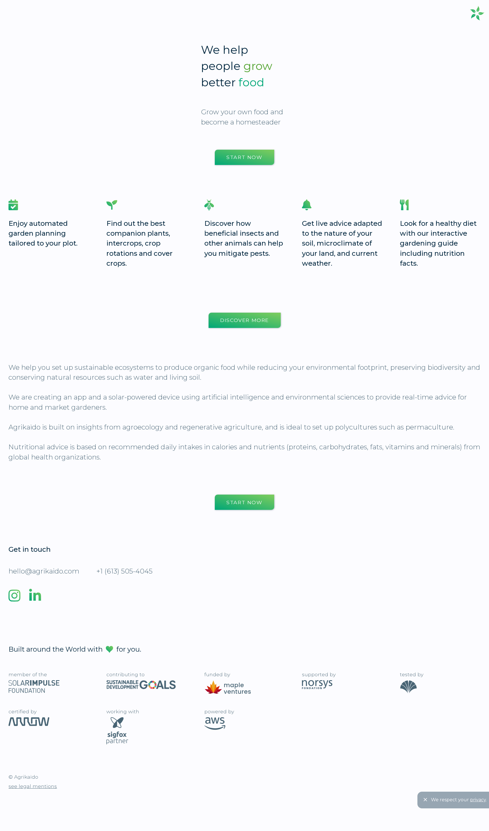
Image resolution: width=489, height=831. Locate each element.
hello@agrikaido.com (43, 571)
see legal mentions (32, 786)
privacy (478, 799)
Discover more (244, 320)
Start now (244, 157)
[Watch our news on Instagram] (10, 597)
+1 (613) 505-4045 (124, 571)
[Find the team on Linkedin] (35, 597)
